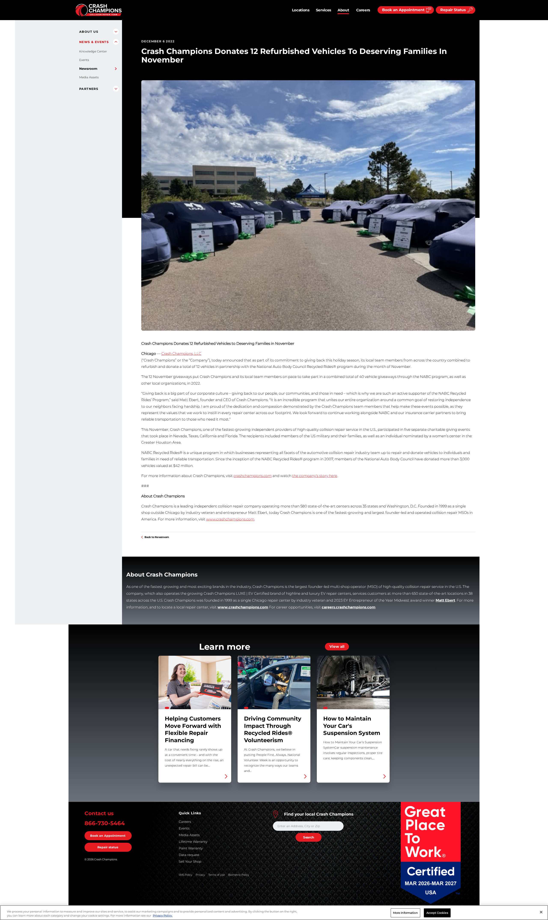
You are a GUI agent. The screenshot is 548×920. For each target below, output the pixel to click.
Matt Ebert (445, 600)
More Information (405, 912)
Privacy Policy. (163, 915)
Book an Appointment (107, 836)
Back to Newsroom (156, 537)
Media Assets (89, 77)
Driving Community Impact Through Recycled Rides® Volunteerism (274, 719)
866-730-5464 (105, 823)
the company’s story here (314, 476)
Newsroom (88, 69)
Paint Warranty (191, 848)
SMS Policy (185, 874)
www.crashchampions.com (230, 519)
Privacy (200, 874)
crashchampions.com (253, 476)
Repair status (107, 847)
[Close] (541, 912)
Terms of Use (216, 874)
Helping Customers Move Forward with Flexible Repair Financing (194, 719)
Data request (189, 855)
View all (336, 646)
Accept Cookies (437, 912)
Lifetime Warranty (193, 842)
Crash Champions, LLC (181, 353)
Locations (301, 10)
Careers (363, 10)
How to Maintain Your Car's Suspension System (353, 719)
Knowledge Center (93, 51)
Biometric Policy (238, 874)
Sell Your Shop (190, 861)
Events (84, 60)
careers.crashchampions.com (348, 607)
